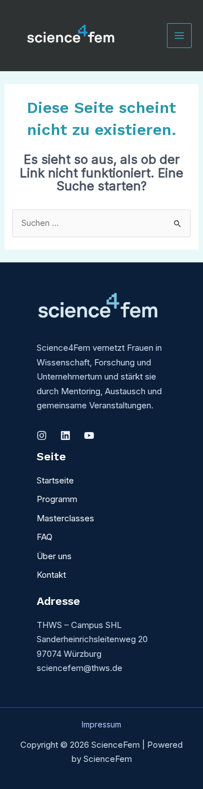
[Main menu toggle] (179, 35)
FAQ (44, 536)
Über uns (54, 556)
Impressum (101, 724)
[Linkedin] (65, 435)
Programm (57, 499)
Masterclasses (65, 518)
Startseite (55, 480)
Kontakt (51, 574)
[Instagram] (42, 435)
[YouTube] (89, 435)
